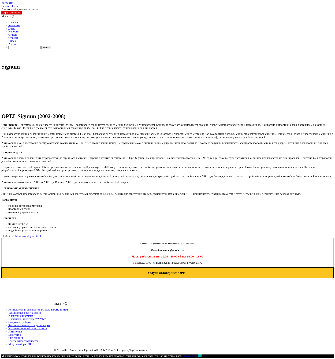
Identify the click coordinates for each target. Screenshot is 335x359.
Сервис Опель (9, 6)
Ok (200, 355)
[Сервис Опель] (27, 58)
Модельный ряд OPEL (28, 236)
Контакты (7, 2)
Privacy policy (190, 355)
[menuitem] (13, 22)
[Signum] (27, 107)
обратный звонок (11, 12)
